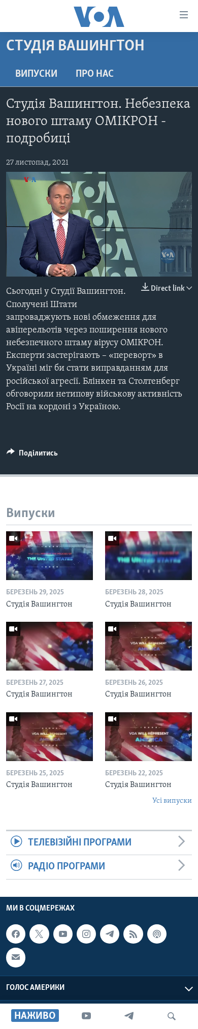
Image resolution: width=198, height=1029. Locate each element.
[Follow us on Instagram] (86, 934)
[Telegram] (129, 1016)
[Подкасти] (157, 934)
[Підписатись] (15, 957)
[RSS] (133, 934)
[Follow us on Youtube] (63, 934)
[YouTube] (86, 1016)
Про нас (95, 74)
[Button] (32, 455)
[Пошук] (171, 1016)
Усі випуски (172, 801)
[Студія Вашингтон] (49, 555)
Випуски (36, 74)
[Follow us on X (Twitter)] (39, 934)
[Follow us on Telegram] (109, 934)
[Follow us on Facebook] (15, 934)
